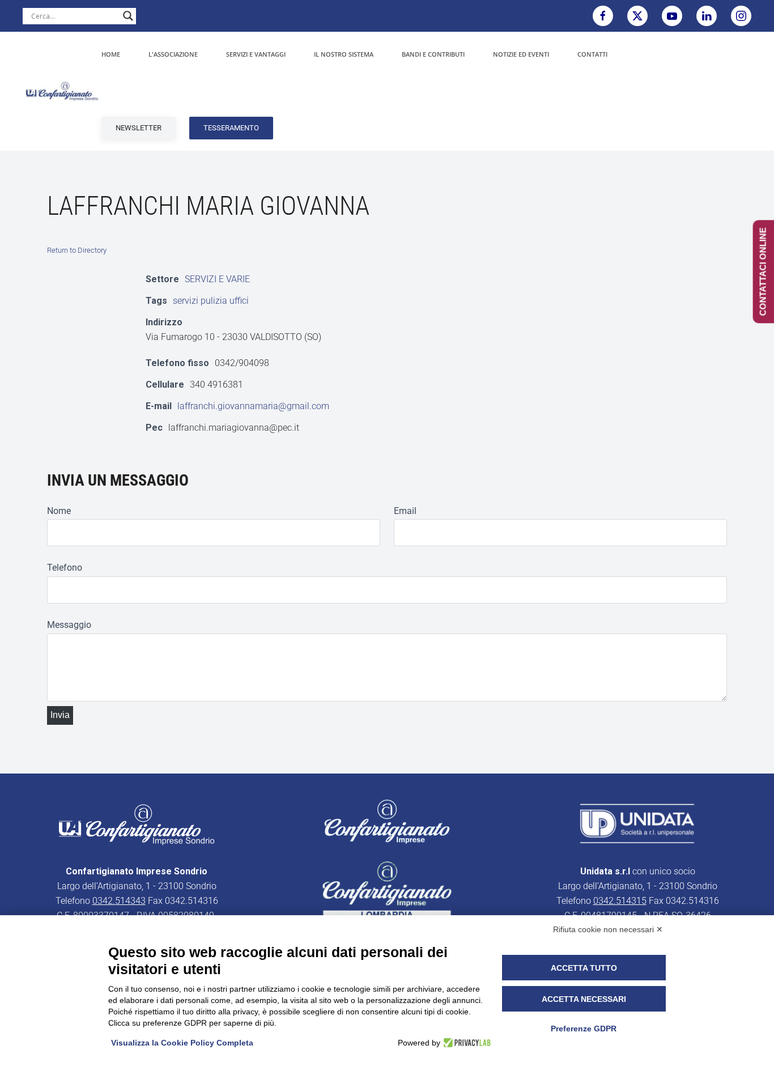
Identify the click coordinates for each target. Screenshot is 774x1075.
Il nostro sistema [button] (343, 54)
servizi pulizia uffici (211, 300)
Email (405, 510)
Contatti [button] (592, 54)
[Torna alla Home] (62, 91)
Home (110, 54)
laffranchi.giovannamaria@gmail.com (253, 406)
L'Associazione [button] (173, 54)
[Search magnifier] (128, 16)
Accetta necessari (584, 999)
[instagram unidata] (741, 16)
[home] (137, 823)
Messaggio (69, 624)
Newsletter (138, 128)
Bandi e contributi (433, 54)
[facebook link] (603, 16)
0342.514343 (119, 900)
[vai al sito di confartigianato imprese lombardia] (387, 820)
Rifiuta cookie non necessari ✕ (608, 929)
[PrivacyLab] (465, 1042)
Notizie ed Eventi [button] (521, 54)
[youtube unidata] (672, 16)
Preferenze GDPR (583, 1028)
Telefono (64, 567)
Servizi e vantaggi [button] (256, 54)
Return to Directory (77, 250)
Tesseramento (231, 128)
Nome (59, 510)
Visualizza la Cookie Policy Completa (182, 1042)
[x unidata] (637, 16)
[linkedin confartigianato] (706, 16)
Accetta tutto (584, 967)
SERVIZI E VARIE (217, 279)
